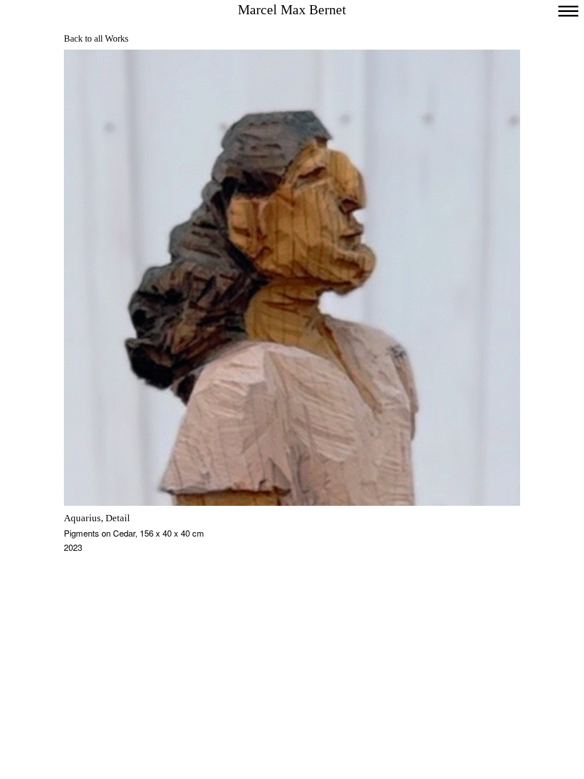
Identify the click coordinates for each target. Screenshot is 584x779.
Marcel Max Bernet (292, 9)
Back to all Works (96, 38)
